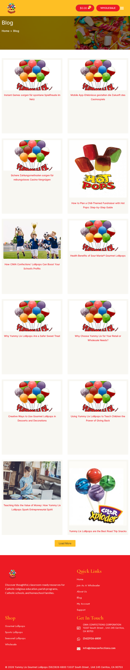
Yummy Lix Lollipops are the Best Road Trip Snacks (98, 531)
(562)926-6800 (92, 638)
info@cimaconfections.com (99, 647)
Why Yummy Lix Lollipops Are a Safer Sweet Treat (32, 335)
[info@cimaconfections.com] (78, 649)
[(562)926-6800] (78, 639)
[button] (122, 8)
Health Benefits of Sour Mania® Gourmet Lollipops (98, 255)
